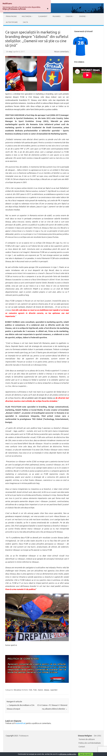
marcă (40, 690)
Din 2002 (97, 736)
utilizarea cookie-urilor (67, 754)
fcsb (35, 690)
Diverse (82, 16)
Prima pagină (11, 16)
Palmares (56, 16)
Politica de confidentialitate (90, 743)
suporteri (53, 690)
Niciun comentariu (61, 52)
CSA (30, 690)
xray (10, 52)
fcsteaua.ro (23, 736)
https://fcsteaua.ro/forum (14, 9)
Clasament (42, 16)
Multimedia (26, 16)
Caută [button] (25, 22)
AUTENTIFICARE (12, 22)
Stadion (69, 16)
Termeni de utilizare (87, 739)
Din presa (17, 690)
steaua (46, 690)
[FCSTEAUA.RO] (53, 12)
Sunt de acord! (85, 754)
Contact (82, 747)
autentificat (20, 723)
